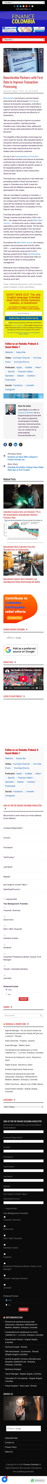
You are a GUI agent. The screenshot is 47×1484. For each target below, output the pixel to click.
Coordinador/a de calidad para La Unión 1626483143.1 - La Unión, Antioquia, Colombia (24, 1051)
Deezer (20, 375)
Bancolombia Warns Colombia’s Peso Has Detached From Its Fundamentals (19, 548)
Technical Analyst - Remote (16, 1347)
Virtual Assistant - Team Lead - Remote (21, 1385)
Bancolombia (8, 98)
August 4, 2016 (18, 91)
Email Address (9, 818)
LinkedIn (30, 385)
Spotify (11, 371)
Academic (7, 947)
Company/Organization (13, 828)
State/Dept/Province (11, 889)
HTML (10, 990)
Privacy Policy (11, 1447)
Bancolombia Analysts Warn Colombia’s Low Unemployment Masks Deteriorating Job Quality (21, 580)
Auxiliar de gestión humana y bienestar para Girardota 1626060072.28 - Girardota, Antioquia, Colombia (23, 1361)
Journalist (7, 978)
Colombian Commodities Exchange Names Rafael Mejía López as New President (25, 468)
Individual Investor (10, 938)
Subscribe (21, 352)
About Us (9, 1451)
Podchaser (10, 380)
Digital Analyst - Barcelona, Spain (18, 1064)
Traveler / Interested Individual (15, 968)
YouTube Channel (21, 358)
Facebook (18, 385)
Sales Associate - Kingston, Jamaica (20, 1040)
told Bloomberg (34, 254)
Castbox (31, 375)
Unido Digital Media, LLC (23, 9)
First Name (8, 847)
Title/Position (9, 857)
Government (8, 919)
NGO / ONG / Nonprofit (12, 929)
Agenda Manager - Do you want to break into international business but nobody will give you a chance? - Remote (24, 1033)
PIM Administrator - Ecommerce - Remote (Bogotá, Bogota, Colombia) (22, 1353)
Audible (28, 367)
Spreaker (9, 375)
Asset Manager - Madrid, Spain (17, 1045)
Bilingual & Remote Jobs (16, 1023)
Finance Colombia (25, 412)
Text (9, 994)
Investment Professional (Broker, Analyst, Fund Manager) (22, 958)
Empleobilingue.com (14, 1317)
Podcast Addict (25, 371)
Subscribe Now (11, 1438)
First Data (32, 101)
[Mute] (37, 688)
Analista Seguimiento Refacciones (19, 1069)
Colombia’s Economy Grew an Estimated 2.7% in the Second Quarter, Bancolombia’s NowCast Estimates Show (21, 514)
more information (18, 325)
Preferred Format (10, 986)
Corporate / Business (11, 910)
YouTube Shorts (21, 362)
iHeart (38, 367)
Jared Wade (33, 91)
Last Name (8, 867)
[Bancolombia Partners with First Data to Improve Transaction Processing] (23, 60)
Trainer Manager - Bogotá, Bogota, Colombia (23, 1373)
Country (6, 837)
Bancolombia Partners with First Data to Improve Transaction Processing (23, 82)
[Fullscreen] (40, 688)
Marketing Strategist (13, 1369)
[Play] (6, 688)
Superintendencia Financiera (26, 156)
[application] (23, 679)
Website (9, 352)
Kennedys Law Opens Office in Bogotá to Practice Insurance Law (23, 458)
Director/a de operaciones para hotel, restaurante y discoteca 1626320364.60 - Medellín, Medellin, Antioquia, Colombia (21, 1076)
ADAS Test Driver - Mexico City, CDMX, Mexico (24, 1084)
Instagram (10, 389)
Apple (19, 367)
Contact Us (9, 1442)
